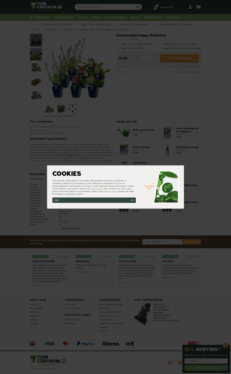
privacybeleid (96, 188)
